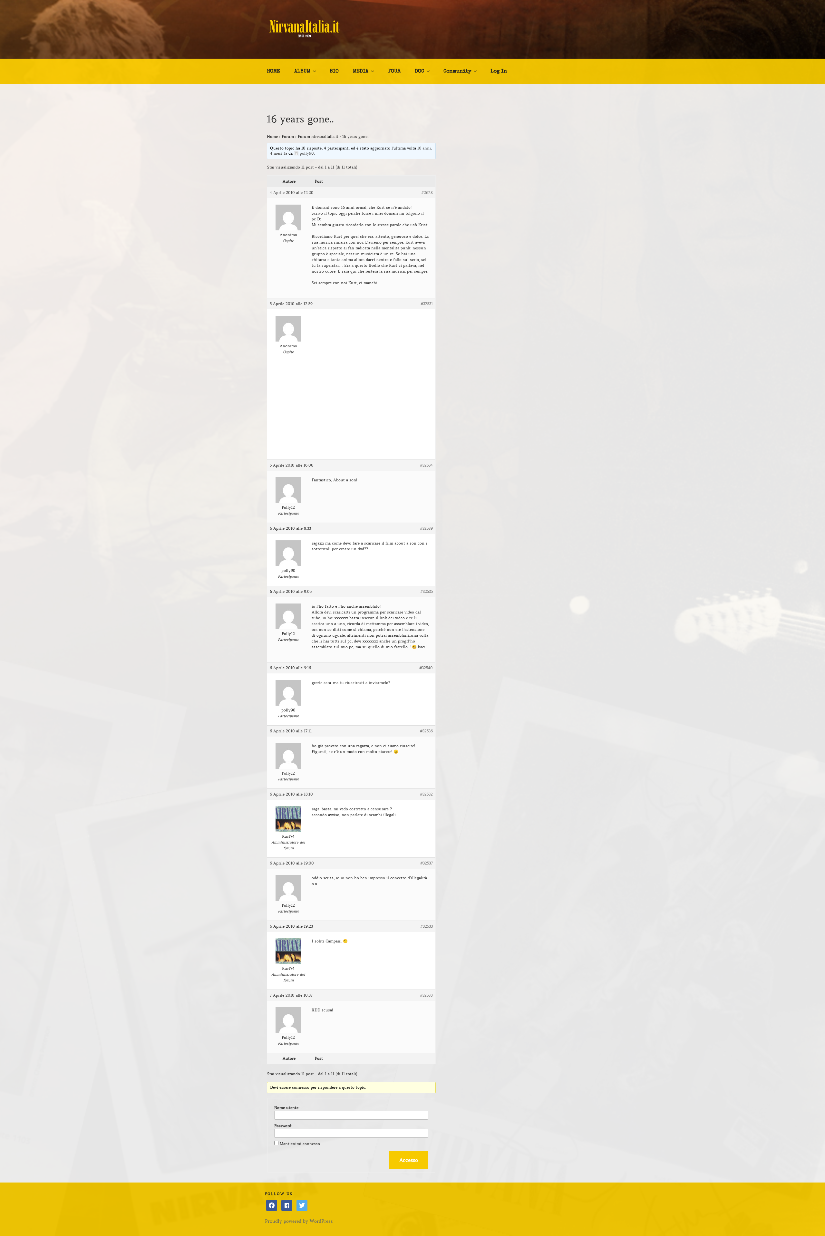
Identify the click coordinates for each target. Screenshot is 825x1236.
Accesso (408, 1160)
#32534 (426, 465)
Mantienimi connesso (300, 1143)
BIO (334, 71)
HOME (273, 71)
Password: (283, 1125)
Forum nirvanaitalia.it (318, 136)
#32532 (426, 794)
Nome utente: (286, 1107)
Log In (498, 71)
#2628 (427, 192)
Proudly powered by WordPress (299, 1221)
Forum (288, 136)
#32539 (426, 528)
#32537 (426, 863)
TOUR (394, 71)
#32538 (426, 995)
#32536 (426, 731)
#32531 (427, 303)
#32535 (426, 591)
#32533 (426, 926)
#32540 (426, 667)
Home (272, 136)
